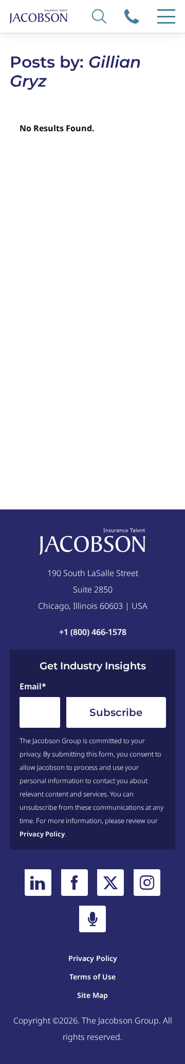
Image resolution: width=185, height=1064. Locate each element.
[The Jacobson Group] (39, 16)
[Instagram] (147, 882)
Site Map (92, 995)
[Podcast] (92, 919)
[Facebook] (74, 882)
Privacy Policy (42, 833)
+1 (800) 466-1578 (133, 16)
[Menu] (166, 16)
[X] (110, 882)
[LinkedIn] (38, 882)
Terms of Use (92, 976)
